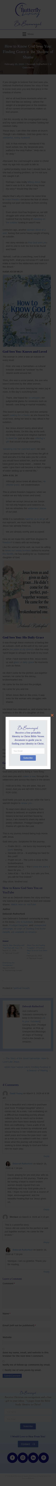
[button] (28, 758)
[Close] (52, 715)
